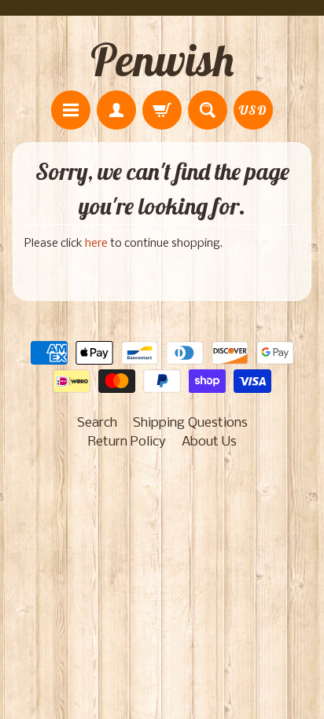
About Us (209, 442)
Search (97, 423)
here (96, 244)
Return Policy (127, 442)
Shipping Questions (190, 423)
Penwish (162, 59)
